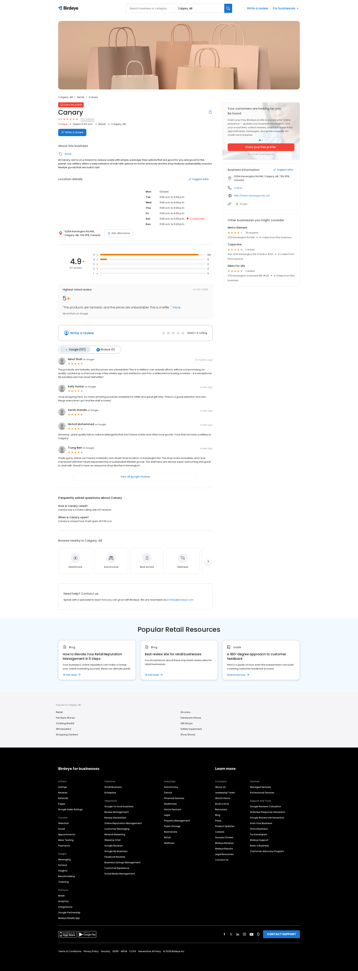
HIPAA (124, 951)
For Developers (258, 834)
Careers (219, 831)
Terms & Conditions (69, 951)
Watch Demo (222, 798)
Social (61, 828)
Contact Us (221, 859)
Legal (167, 815)
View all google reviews (135, 476)
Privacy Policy (91, 951)
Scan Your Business (261, 823)
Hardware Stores (190, 718)
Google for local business (119, 806)
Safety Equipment (191, 729)
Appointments (66, 834)
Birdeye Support (259, 840)
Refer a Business (259, 845)
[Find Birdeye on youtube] (251, 934)
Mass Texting (65, 840)
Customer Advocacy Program (267, 851)
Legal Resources (224, 854)
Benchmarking (66, 876)
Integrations (65, 906)
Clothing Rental (65, 723)
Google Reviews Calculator (265, 806)
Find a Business (259, 828)
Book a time (222, 803)
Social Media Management (119, 873)
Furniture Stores (65, 718)
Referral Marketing (114, 834)
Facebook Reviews (114, 856)
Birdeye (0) (108, 349)
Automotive (171, 787)
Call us (238, 188)
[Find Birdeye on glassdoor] (258, 934)
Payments (64, 845)
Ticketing (63, 881)
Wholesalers (63, 729)
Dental (168, 792)
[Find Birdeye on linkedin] (237, 934)
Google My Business (116, 851)
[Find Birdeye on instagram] (244, 934)
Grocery (185, 712)
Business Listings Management (122, 862)
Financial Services (174, 798)
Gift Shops (186, 723)
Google (243, 203)
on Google (88, 359)
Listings (62, 787)
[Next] (208, 561)
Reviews (62, 792)
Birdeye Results (224, 848)
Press (218, 820)
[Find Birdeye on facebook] (224, 934)
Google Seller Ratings (70, 809)
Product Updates (225, 826)
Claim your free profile (260, 147)
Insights (62, 870)
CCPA (132, 951)
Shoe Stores (187, 734)
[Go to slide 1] (260, 140)
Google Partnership (69, 912)
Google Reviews (113, 845)
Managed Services (260, 787)
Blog (217, 815)
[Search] (228, 8)
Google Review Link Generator (267, 817)
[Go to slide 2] (262, 140)
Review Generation (115, 817)
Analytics (63, 901)
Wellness (169, 843)
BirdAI (61, 895)
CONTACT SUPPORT (281, 934)
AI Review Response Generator (267, 812)
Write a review (257, 8)
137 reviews (87, 119)
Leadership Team (225, 792)
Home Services (172, 809)
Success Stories (224, 837)
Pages (61, 803)
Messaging (64, 859)
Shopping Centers (67, 734)
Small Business (113, 787)
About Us (220, 787)
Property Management (177, 820)
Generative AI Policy (149, 951)
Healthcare (170, 803)
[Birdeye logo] (69, 8)
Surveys (62, 865)
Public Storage (172, 826)
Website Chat (112, 840)
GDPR (115, 951)
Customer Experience (116, 868)
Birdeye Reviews (224, 843)
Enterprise (110, 792)
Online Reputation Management (123, 823)
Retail (80, 97)
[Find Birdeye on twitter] (231, 934)
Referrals (63, 798)
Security (105, 951)
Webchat (63, 823)
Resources (221, 809)
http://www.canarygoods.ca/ (252, 195)
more (176, 307)
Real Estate (170, 831)
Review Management (116, 812)
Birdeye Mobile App (69, 918)
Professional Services (262, 792)
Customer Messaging (116, 828)
